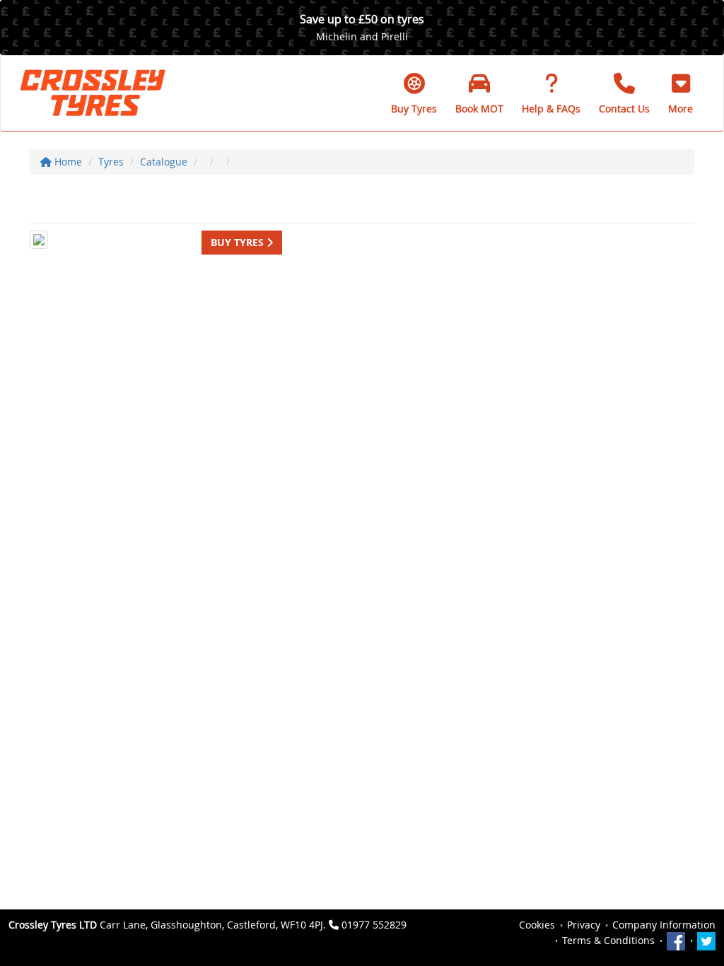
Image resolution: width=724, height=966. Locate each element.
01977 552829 (374, 924)
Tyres (111, 161)
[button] (680, 93)
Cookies (537, 924)
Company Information (664, 924)
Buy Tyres (239, 242)
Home (67, 161)
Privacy (583, 924)
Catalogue (163, 161)
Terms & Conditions (608, 940)
